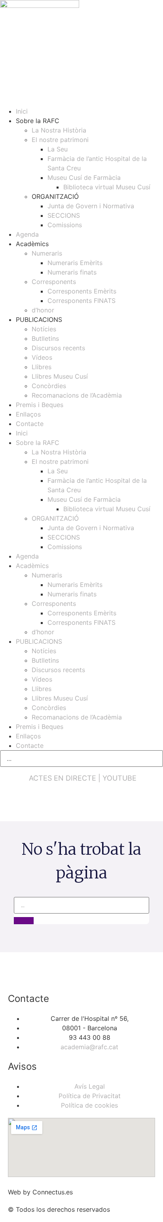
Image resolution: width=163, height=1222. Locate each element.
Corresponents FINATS (81, 301)
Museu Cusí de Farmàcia (84, 177)
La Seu (57, 149)
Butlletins (45, 338)
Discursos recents (58, 348)
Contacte (30, 424)
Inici (22, 111)
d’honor (43, 310)
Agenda (27, 234)
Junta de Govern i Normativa (90, 206)
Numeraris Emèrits (74, 263)
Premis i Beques (39, 405)
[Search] (24, 920)
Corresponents (54, 282)
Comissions (64, 225)
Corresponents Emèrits (81, 291)
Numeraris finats (72, 272)
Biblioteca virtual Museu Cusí (106, 187)
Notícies (44, 329)
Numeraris (47, 253)
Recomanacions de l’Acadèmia (77, 395)
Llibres (41, 367)
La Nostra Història (59, 130)
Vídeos (42, 357)
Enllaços (28, 414)
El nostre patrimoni (60, 140)
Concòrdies (49, 386)
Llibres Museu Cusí (60, 376)
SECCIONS (63, 215)
